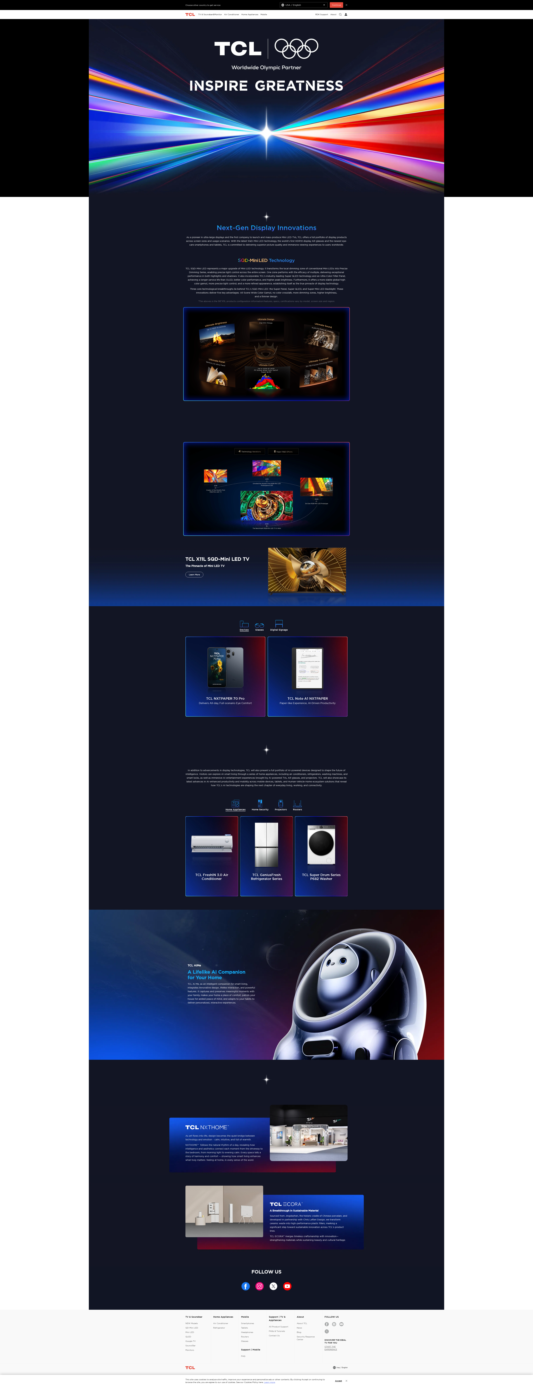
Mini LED (189, 1332)
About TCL (302, 1323)
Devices (244, 629)
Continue (336, 5)
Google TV (190, 1341)
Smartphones (247, 1323)
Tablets (244, 1328)
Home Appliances (236, 809)
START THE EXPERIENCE (331, 1348)
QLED (188, 1336)
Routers (297, 809)
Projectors (281, 809)
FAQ (243, 1356)
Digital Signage (279, 629)
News (299, 1328)
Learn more (269, 1382)
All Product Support (278, 1326)
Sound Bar (190, 1345)
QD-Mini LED (191, 1328)
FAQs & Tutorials (277, 1331)
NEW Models (191, 1323)
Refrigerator (219, 1328)
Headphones (247, 1332)
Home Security (260, 809)
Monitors (189, 1350)
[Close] (346, 1381)
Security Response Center (306, 1338)
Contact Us (274, 1335)
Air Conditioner (220, 1323)
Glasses (259, 629)
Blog (299, 1332)
